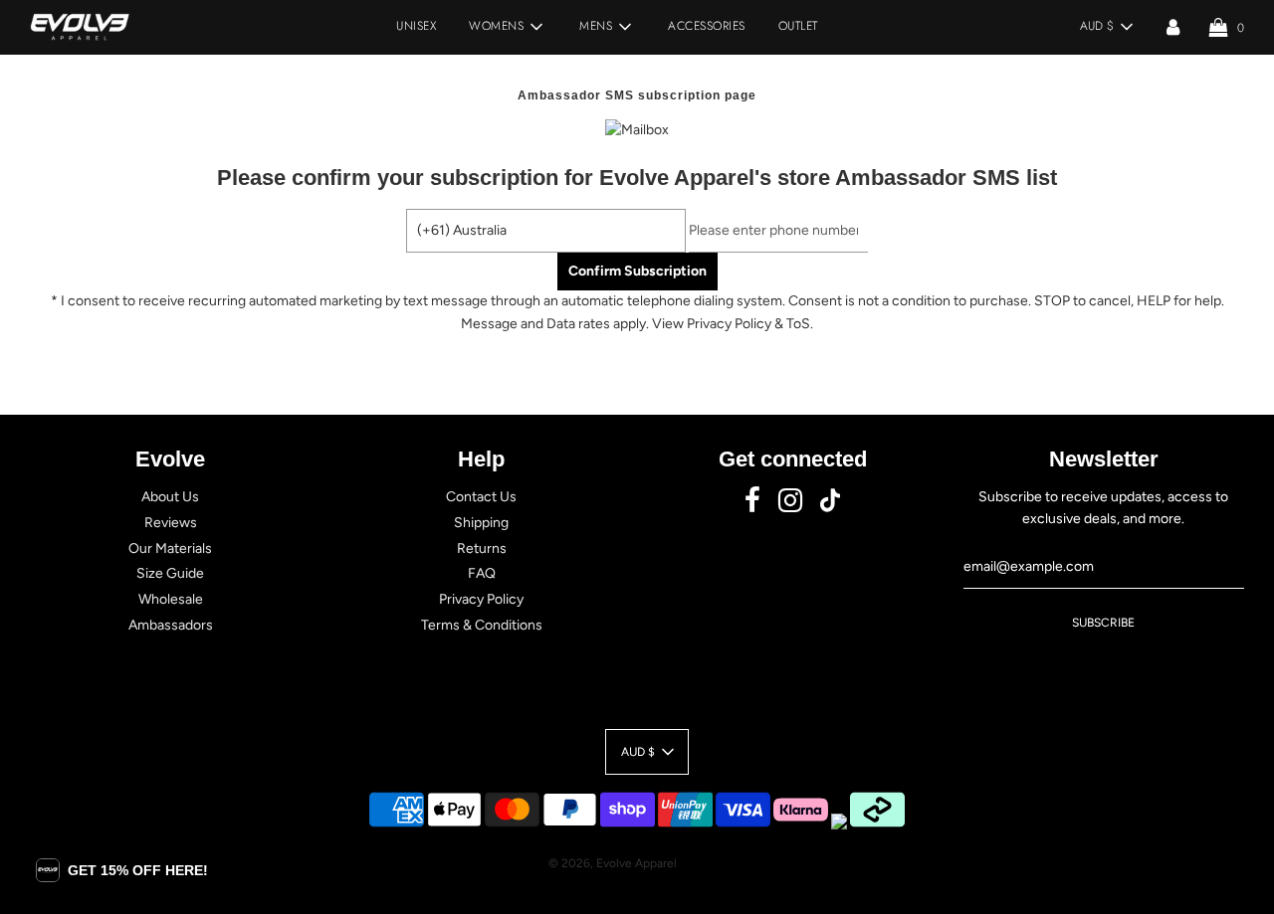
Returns (482, 548)
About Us (170, 496)
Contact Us (481, 496)
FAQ (482, 573)
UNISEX (416, 26)
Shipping (481, 522)
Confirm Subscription (637, 271)
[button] (122, 870)
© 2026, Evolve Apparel (612, 863)
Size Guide (170, 573)
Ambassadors (170, 625)
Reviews (170, 522)
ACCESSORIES (706, 26)
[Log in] (1173, 27)
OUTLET (798, 26)
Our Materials (170, 548)
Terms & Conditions (481, 625)
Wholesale (170, 599)
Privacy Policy (481, 599)
